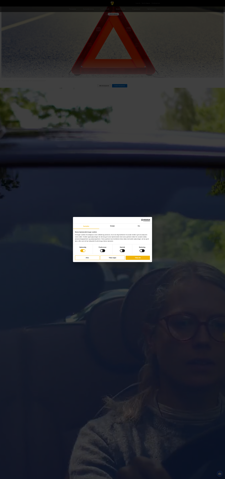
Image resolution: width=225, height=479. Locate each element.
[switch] (102, 250)
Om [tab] (139, 226)
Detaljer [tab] (112, 226)
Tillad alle (138, 257)
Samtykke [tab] (86, 226)
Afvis (87, 257)
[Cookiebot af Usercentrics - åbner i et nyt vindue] (142, 220)
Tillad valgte (112, 257)
